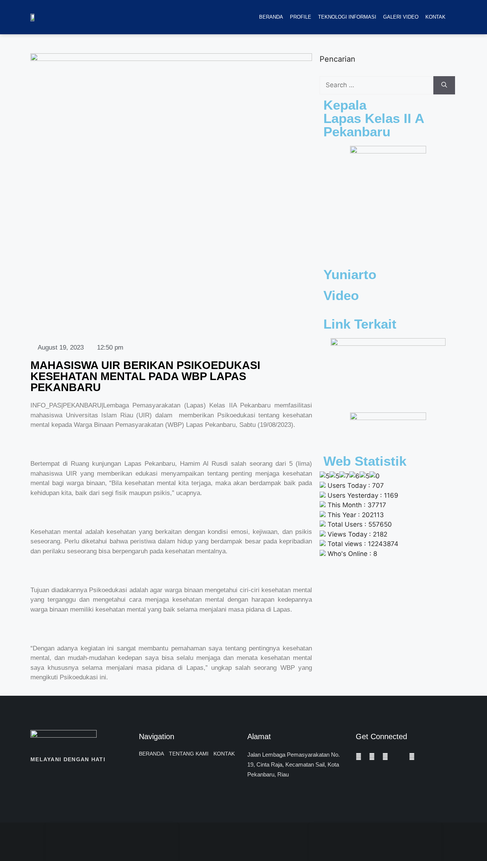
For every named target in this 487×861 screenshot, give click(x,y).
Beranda (271, 17)
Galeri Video (401, 17)
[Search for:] (376, 85)
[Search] (444, 85)
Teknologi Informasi (347, 17)
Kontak (435, 17)
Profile (300, 17)
